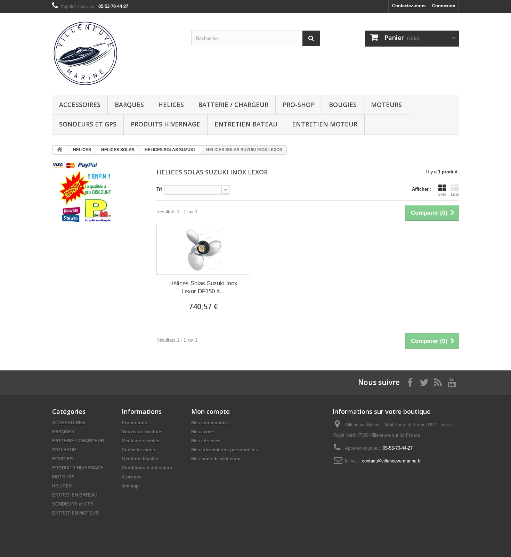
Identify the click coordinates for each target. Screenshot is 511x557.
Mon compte (210, 411)
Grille (442, 194)
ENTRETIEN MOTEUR (324, 124)
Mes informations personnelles (224, 449)
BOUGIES (343, 104)
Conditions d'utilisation (147, 467)
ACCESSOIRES (79, 104)
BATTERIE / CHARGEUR (233, 104)
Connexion (443, 5)
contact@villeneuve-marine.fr (391, 461)
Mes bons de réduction (216, 458)
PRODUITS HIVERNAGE (165, 124)
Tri (159, 189)
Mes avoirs (202, 431)
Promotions (134, 422)
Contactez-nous (408, 5)
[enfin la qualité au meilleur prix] (85, 197)
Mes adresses (205, 440)
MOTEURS (386, 104)
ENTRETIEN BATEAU (246, 124)
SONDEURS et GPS (87, 124)
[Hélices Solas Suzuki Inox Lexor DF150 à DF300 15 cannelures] (203, 249)
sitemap (130, 486)
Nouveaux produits (142, 431)
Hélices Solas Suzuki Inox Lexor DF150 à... (203, 287)
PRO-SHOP (299, 104)
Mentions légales (140, 458)
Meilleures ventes (140, 440)
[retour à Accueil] (59, 150)
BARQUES (129, 104)
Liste (455, 194)
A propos (131, 477)
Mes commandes (209, 422)
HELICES (171, 104)
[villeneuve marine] (116, 53)
